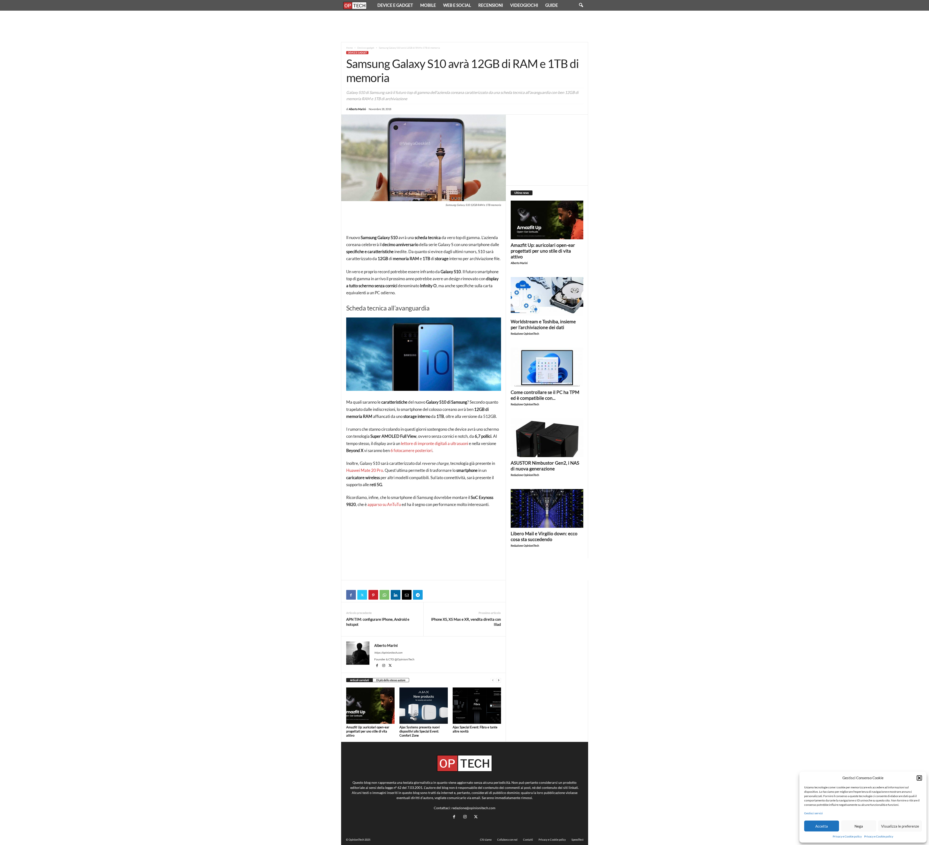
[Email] (407, 595)
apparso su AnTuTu (384, 504)
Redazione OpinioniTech (525, 333)
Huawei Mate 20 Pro (364, 470)
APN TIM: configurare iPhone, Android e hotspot (377, 621)
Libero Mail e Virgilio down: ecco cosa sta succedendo (544, 536)
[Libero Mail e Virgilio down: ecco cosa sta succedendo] (547, 508)
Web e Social (457, 5)
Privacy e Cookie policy (847, 836)
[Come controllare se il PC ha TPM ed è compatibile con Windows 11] (547, 367)
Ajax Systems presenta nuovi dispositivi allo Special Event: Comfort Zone (419, 731)
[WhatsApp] (384, 595)
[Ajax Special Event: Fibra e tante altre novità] (477, 705)
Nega (858, 826)
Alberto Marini (357, 109)
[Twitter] (362, 595)
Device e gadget (395, 5)
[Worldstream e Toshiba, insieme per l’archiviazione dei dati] (547, 296)
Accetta (821, 826)
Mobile (428, 5)
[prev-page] (492, 680)
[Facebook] (351, 595)
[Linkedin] (395, 595)
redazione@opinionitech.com (473, 808)
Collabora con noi (507, 839)
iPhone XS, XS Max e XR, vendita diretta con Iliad (466, 621)
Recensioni (490, 5)
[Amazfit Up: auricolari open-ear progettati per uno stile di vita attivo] (370, 705)
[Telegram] (418, 595)
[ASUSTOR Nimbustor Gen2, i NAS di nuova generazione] (547, 437)
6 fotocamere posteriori (411, 450)
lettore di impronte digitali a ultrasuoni (434, 443)
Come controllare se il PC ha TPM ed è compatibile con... (545, 395)
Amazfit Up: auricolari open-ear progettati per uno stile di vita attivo (367, 731)
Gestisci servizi (813, 813)
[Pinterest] (373, 595)
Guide (551, 5)
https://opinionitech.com (388, 652)
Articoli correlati (359, 680)
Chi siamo (486, 839)
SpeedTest (577, 839)
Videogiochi (524, 5)
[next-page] (498, 680)
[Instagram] (384, 666)
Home (349, 47)
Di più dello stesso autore (390, 680)
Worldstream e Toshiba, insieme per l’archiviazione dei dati (543, 324)
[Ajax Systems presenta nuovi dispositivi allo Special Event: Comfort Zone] (423, 705)
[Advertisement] (464, 26)
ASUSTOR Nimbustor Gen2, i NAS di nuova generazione (545, 465)
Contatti (528, 839)
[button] (919, 778)
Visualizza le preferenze (900, 826)
